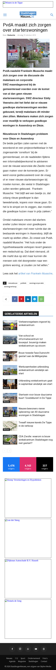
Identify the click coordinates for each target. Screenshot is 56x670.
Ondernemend (34, 658)
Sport (23, 658)
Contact (44, 661)
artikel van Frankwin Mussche (35, 273)
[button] (4, 15)
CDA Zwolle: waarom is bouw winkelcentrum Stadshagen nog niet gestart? (36, 439)
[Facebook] (15, 299)
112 (16, 658)
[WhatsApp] (41, 299)
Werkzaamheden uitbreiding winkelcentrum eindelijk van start (34, 370)
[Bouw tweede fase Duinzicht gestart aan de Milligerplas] (10, 356)
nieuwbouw (12, 283)
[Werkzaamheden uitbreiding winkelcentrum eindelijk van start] (10, 370)
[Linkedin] (28, 299)
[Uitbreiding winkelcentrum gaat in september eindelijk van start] (10, 384)
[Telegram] (34, 299)
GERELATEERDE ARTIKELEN (21, 313)
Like (11, 458)
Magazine (22, 661)
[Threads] (44, 649)
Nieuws (6, 329)
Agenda (12, 661)
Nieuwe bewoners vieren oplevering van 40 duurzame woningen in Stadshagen (34, 412)
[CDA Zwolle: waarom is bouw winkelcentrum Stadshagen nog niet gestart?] (10, 439)
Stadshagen (33, 661)
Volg (28, 458)
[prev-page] (4, 450)
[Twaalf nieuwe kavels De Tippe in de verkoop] (10, 426)
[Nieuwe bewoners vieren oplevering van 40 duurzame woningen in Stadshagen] (10, 412)
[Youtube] (36, 649)
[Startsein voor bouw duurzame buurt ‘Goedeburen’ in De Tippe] (10, 398)
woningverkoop (10, 286)
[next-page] (9, 450)
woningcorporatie (36, 283)
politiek (23, 283)
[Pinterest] (21, 299)
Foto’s (45, 658)
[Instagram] (20, 649)
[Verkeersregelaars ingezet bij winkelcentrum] (10, 325)
